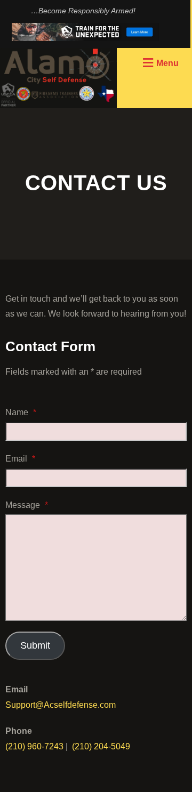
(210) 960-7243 (34, 746)
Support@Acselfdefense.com (60, 704)
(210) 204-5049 (101, 746)
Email (20, 458)
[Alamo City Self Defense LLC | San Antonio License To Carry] (58, 78)
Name (20, 412)
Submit (35, 645)
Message (26, 505)
